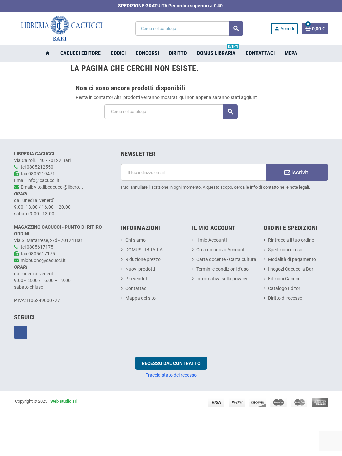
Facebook (20, 332)
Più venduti (136, 279)
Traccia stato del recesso (171, 375)
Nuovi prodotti (140, 269)
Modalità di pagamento (292, 259)
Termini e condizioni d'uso (222, 269)
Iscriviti (300, 172)
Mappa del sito (140, 298)
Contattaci (136, 288)
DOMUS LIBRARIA (144, 250)
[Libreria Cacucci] (61, 28)
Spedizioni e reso (285, 250)
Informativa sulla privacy (221, 279)
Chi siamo (135, 240)
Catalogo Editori (284, 288)
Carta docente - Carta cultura (226, 259)
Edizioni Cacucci (284, 279)
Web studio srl (63, 401)
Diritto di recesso (285, 298)
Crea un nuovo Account (220, 250)
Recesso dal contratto (171, 363)
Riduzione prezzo (143, 259)
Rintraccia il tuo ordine (291, 240)
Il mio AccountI (211, 240)
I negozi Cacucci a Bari (291, 269)
